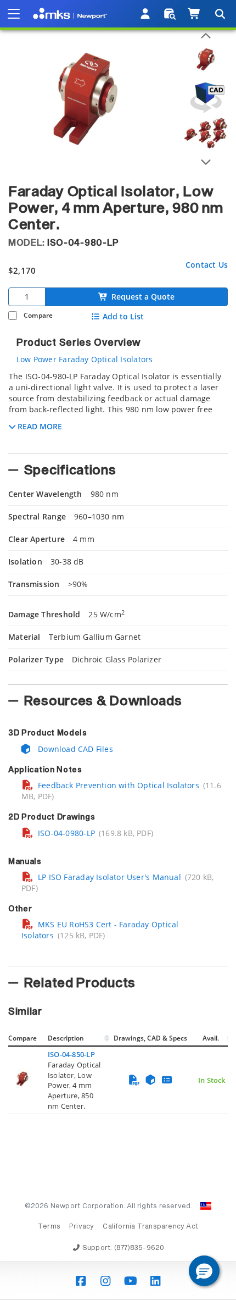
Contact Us (207, 264)
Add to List (123, 316)
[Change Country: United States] (205, 1206)
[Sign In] (146, 14)
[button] (204, 1270)
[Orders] (170, 14)
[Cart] (194, 14)
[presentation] (118, 650)
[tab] (118, 409)
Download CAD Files (74, 749)
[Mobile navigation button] (14, 14)
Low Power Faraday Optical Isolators (84, 359)
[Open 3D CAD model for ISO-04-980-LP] (206, 97)
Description (66, 1038)
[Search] (220, 13)
